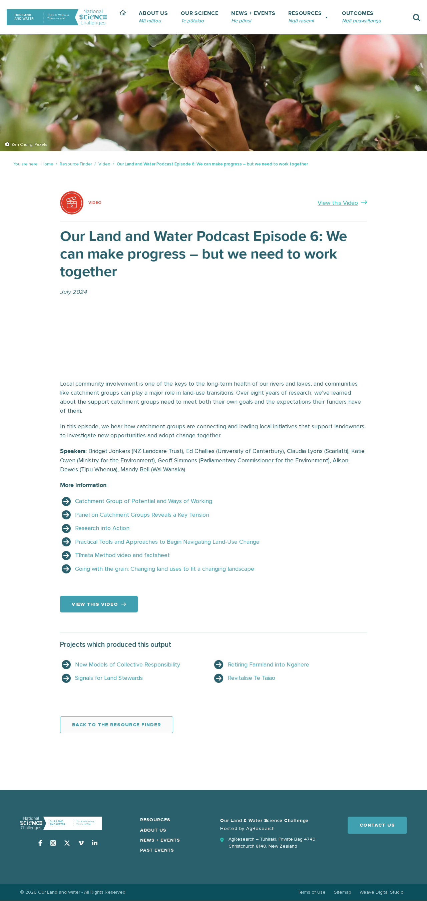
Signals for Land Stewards (109, 678)
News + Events (160, 840)
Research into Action (102, 528)
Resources (155, 820)
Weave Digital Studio (382, 892)
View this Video (338, 202)
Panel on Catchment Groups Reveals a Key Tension (142, 514)
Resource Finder (76, 164)
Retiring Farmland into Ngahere (268, 664)
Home (47, 164)
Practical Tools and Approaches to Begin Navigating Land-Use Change (167, 541)
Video (104, 164)
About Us (153, 830)
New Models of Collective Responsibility (127, 664)
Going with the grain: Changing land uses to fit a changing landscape (164, 568)
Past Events (157, 850)
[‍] (122, 17)
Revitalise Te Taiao (251, 678)
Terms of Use (312, 892)
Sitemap (342, 892)
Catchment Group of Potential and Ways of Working (143, 501)
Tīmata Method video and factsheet (122, 555)
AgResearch (260, 828)
